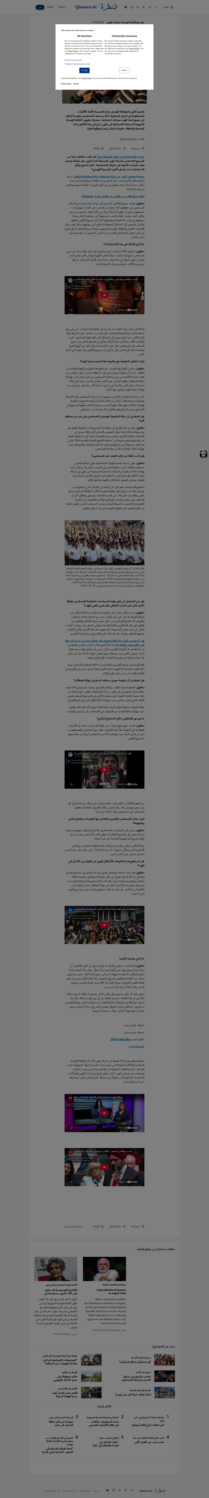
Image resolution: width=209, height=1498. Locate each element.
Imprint (76, 83)
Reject (124, 70)
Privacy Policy (134, 48)
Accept (84, 70)
